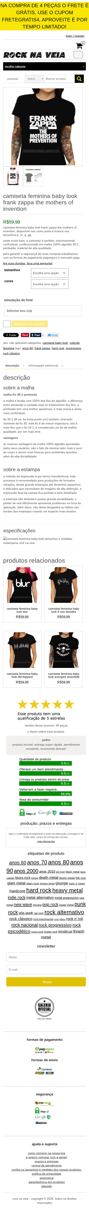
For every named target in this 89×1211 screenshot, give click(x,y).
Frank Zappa (42, 348)
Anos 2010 (47, 871)
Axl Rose (60, 871)
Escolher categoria (15, 66)
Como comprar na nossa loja (46, 1153)
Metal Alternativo (40, 898)
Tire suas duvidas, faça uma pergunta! (28, 263)
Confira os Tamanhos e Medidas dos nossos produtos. (47, 1169)
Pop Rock (50, 904)
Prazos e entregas (47, 1161)
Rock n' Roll (74, 919)
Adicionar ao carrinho (29, 324)
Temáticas (65, 931)
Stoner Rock (51, 931)
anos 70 (37, 862)
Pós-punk (26, 913)
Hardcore (17, 891)
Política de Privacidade (46, 1173)
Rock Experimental (43, 919)
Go (79, 79)
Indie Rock (16, 897)
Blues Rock (22, 878)
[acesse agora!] (44, 1009)
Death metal (48, 878)
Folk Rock (81, 878)
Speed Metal (37, 932)
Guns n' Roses (77, 883)
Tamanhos (12, 270)
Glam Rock (32, 883)
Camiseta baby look (55, 342)
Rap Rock (39, 913)
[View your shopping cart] (79, 47)
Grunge (61, 883)
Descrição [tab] (12, 365)
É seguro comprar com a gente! (46, 1157)
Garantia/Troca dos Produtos (47, 1182)
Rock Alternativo (64, 912)
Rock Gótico (59, 919)
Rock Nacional (24, 925)
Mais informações (46, 841)
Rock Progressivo (55, 925)
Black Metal (72, 871)
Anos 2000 (26, 871)
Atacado (46, 1186)
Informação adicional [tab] (43, 365)
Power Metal (66, 904)
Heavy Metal (67, 890)
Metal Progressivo (66, 897)
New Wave (23, 904)
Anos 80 (58, 862)
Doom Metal (67, 878)
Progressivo (73, 348)
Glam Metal (16, 883)
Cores (8, 281)
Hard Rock (58, 348)
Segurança (47, 1177)
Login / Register (75, 35)
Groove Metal (47, 883)
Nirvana (37, 904)
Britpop (34, 878)
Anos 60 (27, 348)
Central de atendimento (46, 1165)
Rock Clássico (11, 353)
